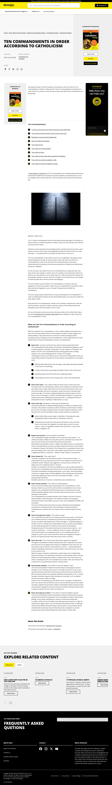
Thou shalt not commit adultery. (41, 149)
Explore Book (90, 54)
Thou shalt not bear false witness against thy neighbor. (48, 156)
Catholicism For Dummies (23, 58)
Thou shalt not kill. (37, 145)
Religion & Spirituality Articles (36, 33)
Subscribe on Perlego (91, 63)
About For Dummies (10, 748)
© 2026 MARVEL (8, 782)
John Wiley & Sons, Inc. (24, 773)
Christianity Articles (52, 33)
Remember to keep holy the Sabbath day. (44, 137)
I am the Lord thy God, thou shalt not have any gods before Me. (50, 130)
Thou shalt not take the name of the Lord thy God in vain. (49, 133)
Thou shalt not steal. (37, 152)
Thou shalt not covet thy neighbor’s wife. (44, 160)
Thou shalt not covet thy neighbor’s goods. (44, 164)
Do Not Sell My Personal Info (90, 776)
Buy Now (90, 58)
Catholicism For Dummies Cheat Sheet (46, 314)
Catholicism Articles (66, 33)
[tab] (9, 665)
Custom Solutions (48, 11)
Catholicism (56, 629)
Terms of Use (54, 776)
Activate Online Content (11, 757)
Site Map (6, 761)
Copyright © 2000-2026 (10, 773)
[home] (9, 5)
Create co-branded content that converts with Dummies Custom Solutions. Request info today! (56, 1)
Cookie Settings (76, 776)
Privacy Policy (65, 776)
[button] (17, 11)
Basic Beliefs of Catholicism (38, 173)
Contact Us (7, 752)
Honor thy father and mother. (40, 141)
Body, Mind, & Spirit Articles (17, 33)
